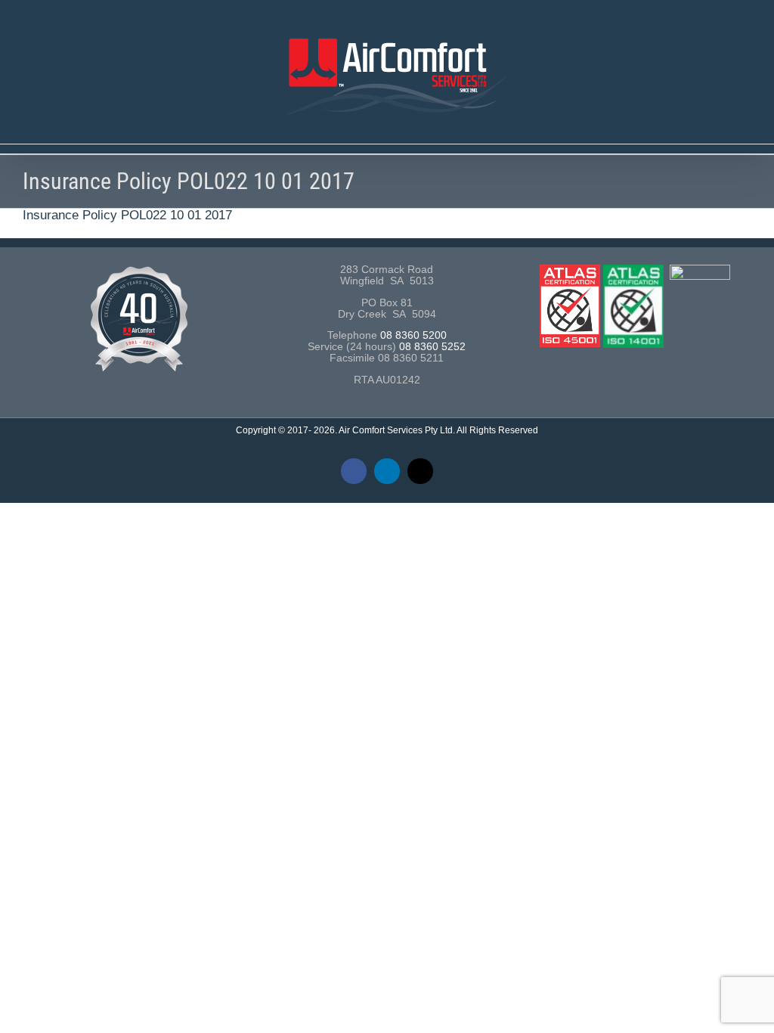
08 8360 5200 (413, 335)
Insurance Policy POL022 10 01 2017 (127, 215)
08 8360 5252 (432, 346)
